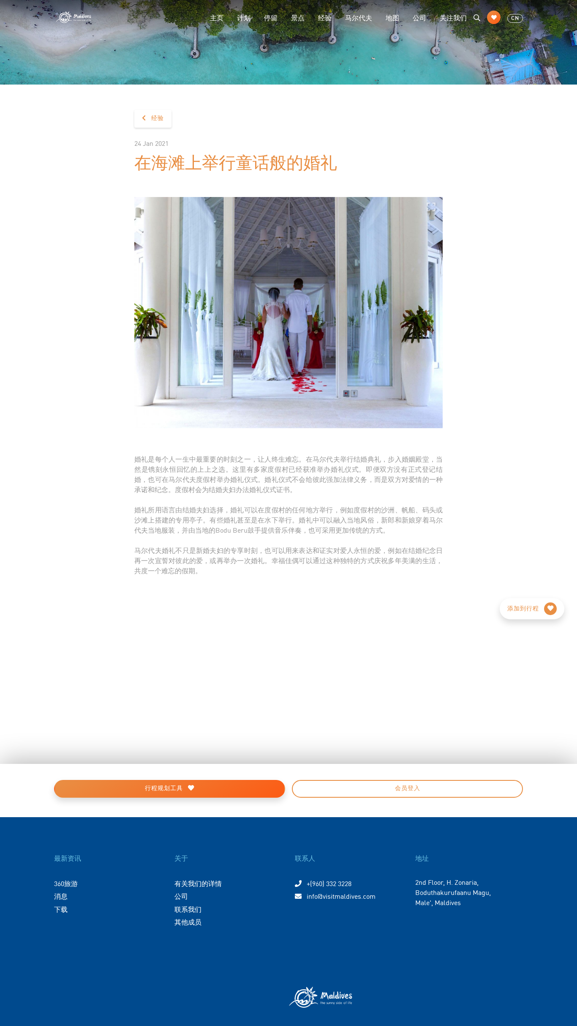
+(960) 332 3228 (328, 883)
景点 (298, 17)
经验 (325, 17)
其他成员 (187, 922)
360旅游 (66, 883)
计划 (243, 17)
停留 (271, 17)
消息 (61, 896)
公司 (419, 17)
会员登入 (407, 788)
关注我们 (453, 17)
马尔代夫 (358, 17)
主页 (216, 17)
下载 (61, 909)
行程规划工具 (165, 788)
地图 (392, 17)
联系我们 (187, 909)
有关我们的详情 (198, 883)
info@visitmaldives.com (341, 896)
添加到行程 (524, 609)
